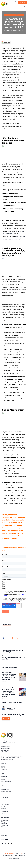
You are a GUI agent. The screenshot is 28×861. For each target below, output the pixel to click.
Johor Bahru (4, 810)
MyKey (3, 779)
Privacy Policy (4, 797)
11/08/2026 (4, 681)
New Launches (5, 817)
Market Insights (5, 789)
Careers (3, 766)
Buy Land (3, 831)
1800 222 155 (4, 752)
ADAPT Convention (6, 781)
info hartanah (7, 624)
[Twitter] (8, 843)
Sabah (3, 813)
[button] (6, 4)
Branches (3, 768)
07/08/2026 (4, 698)
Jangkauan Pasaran (7, 672)
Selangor (3, 808)
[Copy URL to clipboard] (17, 638)
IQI (15, 853)
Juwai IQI (21, 853)
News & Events (5, 788)
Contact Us (4, 769)
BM (24, 6)
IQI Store (3, 778)
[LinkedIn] (11, 843)
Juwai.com (5, 853)
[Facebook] (2, 843)
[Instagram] (5, 843)
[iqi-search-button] (15, 2)
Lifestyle (3, 793)
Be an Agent (4, 835)
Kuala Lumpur (4, 807)
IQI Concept (4, 776)
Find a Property (5, 804)
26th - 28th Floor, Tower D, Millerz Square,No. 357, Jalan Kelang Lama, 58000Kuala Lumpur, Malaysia (12, 757)
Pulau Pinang (4, 811)
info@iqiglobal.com (6, 748)
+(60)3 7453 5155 (5, 747)
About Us (3, 763)
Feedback (4, 800)
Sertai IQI (22, 2)
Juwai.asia (11, 853)
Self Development (6, 791)
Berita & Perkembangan (10, 15)
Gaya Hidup (20, 15)
